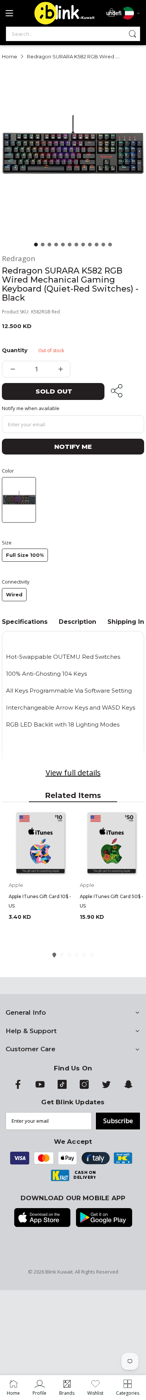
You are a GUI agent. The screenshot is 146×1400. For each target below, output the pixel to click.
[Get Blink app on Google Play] (104, 1218)
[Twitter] (106, 1087)
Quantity (13, 350)
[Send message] (132, 33)
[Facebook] (17, 1087)
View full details (73, 773)
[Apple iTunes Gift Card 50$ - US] (111, 844)
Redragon (18, 258)
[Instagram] (84, 1087)
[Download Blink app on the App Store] (42, 1218)
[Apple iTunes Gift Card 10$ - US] (40, 844)
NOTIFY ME (73, 446)
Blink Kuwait (59, 1271)
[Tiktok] (62, 1087)
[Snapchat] (128, 1087)
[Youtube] (40, 1087)
